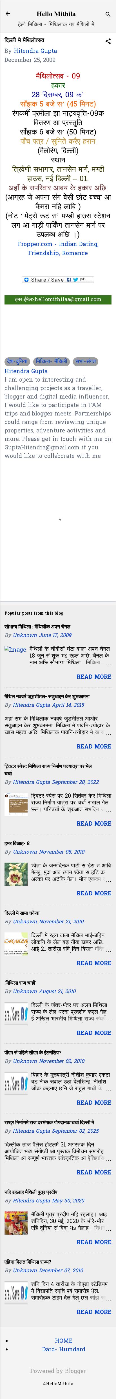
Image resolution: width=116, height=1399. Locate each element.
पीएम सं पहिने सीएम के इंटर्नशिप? (33, 1053)
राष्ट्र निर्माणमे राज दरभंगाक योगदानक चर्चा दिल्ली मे (49, 1122)
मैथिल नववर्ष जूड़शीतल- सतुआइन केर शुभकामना (47, 696)
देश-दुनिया (17, 362)
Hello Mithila (56, 13)
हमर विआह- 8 (17, 843)
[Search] (108, 15)
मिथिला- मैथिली (51, 362)
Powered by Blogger (58, 1371)
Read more (94, 677)
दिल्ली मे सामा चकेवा (22, 913)
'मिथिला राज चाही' (20, 983)
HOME (63, 1341)
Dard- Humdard (63, 1350)
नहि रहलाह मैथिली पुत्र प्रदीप (31, 1192)
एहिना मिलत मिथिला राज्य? (28, 1262)
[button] (108, 42)
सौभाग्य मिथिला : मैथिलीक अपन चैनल (37, 627)
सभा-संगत (85, 362)
